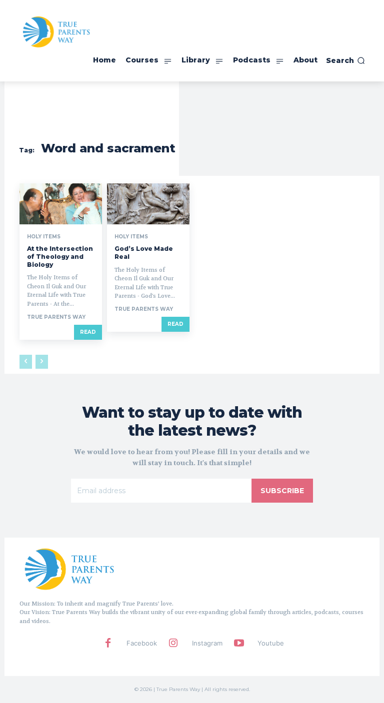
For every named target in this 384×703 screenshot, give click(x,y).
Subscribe (282, 490)
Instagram (207, 643)
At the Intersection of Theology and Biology (60, 256)
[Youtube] (239, 643)
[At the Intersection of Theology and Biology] (61, 204)
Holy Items (43, 236)
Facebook (141, 643)
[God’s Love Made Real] (148, 204)
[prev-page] (26, 362)
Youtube (271, 643)
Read (88, 332)
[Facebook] (108, 643)
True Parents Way (56, 317)
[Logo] (70, 568)
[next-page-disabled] (42, 362)
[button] (345, 60)
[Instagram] (173, 643)
